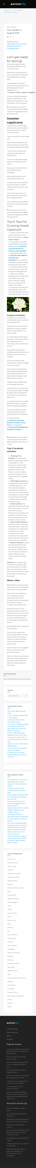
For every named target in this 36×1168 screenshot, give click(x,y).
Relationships (11, 967)
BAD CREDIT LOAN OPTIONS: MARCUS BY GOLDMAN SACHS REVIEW (18, 1077)
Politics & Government (13, 952)
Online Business (11, 938)
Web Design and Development (15, 996)
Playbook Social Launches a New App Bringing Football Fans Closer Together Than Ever (17, 810)
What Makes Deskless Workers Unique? (16, 1126)
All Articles (10, 1039)
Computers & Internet (13, 877)
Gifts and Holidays (12, 902)
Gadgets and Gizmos (13, 898)
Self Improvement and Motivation (16, 978)
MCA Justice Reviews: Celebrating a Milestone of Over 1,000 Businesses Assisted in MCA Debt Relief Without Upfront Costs (17, 1095)
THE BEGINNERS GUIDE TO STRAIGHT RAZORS (15, 1088)
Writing (9, 1006)
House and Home (12, 913)
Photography (10, 949)
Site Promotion (11, 985)
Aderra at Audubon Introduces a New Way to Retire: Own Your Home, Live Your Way (16, 832)
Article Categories (17, 10)
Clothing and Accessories (14, 873)
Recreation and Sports (13, 963)
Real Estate (10, 960)
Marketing (10, 927)
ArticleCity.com (7, 10)
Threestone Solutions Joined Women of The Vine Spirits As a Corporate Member (17, 819)
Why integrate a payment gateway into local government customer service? (18, 1120)
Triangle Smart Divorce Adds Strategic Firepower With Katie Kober (16, 790)
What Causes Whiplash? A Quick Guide (16, 1109)
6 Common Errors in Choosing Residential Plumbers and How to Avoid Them (17, 755)
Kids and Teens (11, 920)
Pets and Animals (12, 945)
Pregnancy (10, 956)
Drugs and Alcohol (12, 880)
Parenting (10, 942)
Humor (9, 916)
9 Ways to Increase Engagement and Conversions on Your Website (17, 1082)
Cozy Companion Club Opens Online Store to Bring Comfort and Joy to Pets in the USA (17, 797)
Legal (8, 924)
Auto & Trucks (11, 859)
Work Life (10, 1003)
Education (10, 884)
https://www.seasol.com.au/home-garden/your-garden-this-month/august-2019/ (17, 46)
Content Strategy (12, 1029)
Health (9, 906)
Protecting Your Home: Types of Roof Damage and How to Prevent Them (17, 739)
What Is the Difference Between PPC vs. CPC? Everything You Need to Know (17, 1064)
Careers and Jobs (12, 866)
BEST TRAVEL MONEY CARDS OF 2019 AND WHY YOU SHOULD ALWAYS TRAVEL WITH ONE (18, 1132)
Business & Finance (12, 862)
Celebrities (10, 870)
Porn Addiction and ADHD (14, 814)
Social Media (10, 988)
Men (8, 931)
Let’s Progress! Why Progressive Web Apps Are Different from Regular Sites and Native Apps (18, 1051)
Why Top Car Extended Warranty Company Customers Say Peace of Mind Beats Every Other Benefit (17, 825)
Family (9, 891)
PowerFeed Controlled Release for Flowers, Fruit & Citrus (16, 423)
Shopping (9, 981)
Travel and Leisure (12, 992)
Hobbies (9, 909)
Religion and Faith (12, 970)
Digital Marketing (12, 1032)
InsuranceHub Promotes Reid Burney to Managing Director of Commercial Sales (16, 803)
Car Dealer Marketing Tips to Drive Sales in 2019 (17, 1115)
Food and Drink (11, 895)
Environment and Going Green (15, 888)
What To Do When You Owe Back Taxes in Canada (16, 1058)
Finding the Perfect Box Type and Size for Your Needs (18, 1145)
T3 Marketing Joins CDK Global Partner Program (18, 1139)
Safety (9, 974)
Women (9, 999)
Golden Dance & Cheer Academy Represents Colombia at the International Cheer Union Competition (16, 1152)
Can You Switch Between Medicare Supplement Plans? (17, 1071)
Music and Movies (12, 934)
